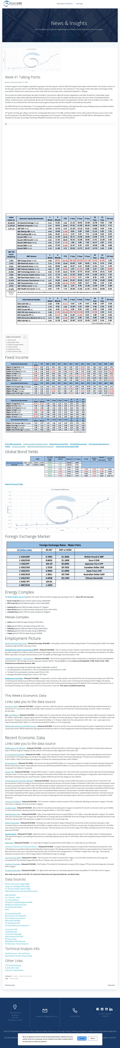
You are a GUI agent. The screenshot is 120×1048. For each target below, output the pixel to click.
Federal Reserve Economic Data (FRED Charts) (21, 891)
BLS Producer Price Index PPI (15, 918)
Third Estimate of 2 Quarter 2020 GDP (19, 781)
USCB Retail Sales (11, 932)
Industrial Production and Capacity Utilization (21, 847)
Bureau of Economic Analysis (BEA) (17, 884)
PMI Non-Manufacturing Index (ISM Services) (20, 726)
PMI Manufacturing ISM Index (15, 748)
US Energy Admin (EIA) (13, 913)
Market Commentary (25, 976)
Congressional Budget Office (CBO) (17, 886)
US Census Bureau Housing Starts (17, 925)
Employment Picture (14, 349)
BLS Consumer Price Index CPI (15, 916)
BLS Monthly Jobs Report (13, 907)
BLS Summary (28, 659)
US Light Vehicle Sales (12, 870)
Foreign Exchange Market (15, 344)
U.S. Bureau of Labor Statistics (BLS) (17, 889)
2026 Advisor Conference (64, 4)
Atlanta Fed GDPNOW (12, 921)
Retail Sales (9, 843)
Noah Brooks (11, 82)
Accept (82, 1038)
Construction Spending (13, 934)
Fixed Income (12, 340)
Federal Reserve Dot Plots (14, 937)
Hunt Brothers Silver (12, 968)
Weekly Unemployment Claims (16, 644)
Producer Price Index (12, 864)
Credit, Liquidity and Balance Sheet (35, 444)
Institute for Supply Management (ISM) (18, 902)
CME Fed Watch (10, 895)
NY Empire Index (11, 939)
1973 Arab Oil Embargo (13, 965)
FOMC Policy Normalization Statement (40, 447)
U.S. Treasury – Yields (12, 897)
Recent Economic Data (14, 351)
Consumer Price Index (13, 858)
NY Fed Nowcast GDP (12, 923)
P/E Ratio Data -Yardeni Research (16, 944)
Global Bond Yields (13, 342)
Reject (93, 1038)
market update (14, 978)
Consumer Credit (11, 706)
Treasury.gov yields (19, 447)
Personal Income (11, 763)
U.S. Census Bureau (12, 900)
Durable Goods (10, 808)
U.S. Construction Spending (14, 754)
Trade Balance (13, 715)
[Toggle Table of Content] (24, 337)
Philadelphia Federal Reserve (15, 941)
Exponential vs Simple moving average (18, 956)
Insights (15, 976)
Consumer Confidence (13, 802)
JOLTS (7, 909)
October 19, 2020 (22, 82)
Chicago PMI (9, 772)
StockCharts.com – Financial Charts (17, 953)
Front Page (79, 4)
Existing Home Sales (12, 823)
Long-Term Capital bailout (14, 970)
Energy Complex (13, 347)
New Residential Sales (12, 814)
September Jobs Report (13, 659)
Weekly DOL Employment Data (16, 905)
